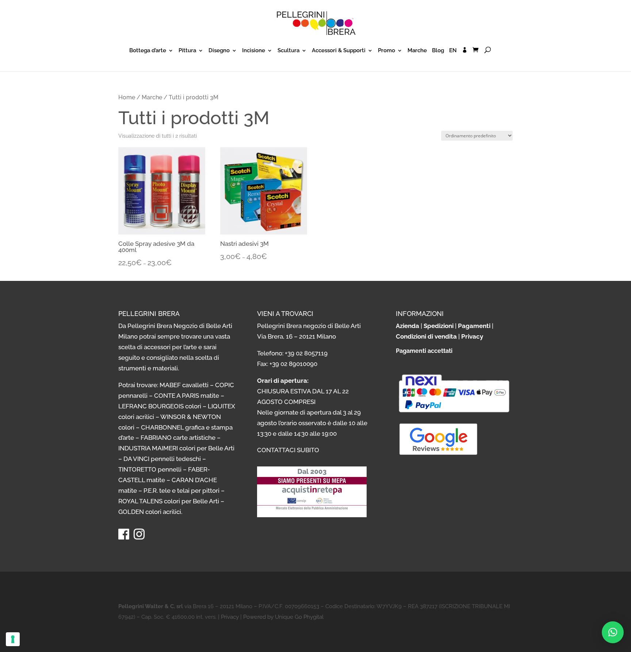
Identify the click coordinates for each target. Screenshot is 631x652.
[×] (613, 632)
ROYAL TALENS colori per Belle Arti (168, 501)
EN (453, 51)
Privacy (472, 336)
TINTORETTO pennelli (149, 469)
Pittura (187, 51)
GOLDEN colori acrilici (149, 511)
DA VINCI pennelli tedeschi (162, 458)
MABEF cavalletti (184, 385)
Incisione (253, 51)
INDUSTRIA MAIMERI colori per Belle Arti (176, 448)
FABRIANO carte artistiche (178, 437)
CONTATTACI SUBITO (288, 450)
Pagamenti (474, 325)
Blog (438, 51)
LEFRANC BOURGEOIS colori (159, 406)
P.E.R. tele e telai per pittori (181, 490)
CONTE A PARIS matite (186, 395)
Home (126, 97)
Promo (386, 51)
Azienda (407, 325)
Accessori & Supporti (339, 51)
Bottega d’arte (147, 51)
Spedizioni (439, 325)
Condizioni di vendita (426, 336)
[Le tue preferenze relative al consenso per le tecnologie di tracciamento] (13, 639)
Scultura (288, 51)
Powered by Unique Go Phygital (283, 617)
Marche (417, 51)
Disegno (219, 51)
